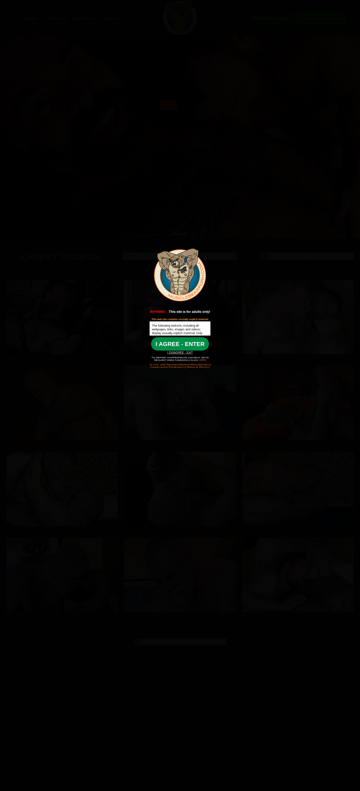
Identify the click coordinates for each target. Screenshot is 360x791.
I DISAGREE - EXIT (180, 352)
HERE (202, 360)
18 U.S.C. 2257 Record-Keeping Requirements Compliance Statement (180, 366)
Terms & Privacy (198, 367)
